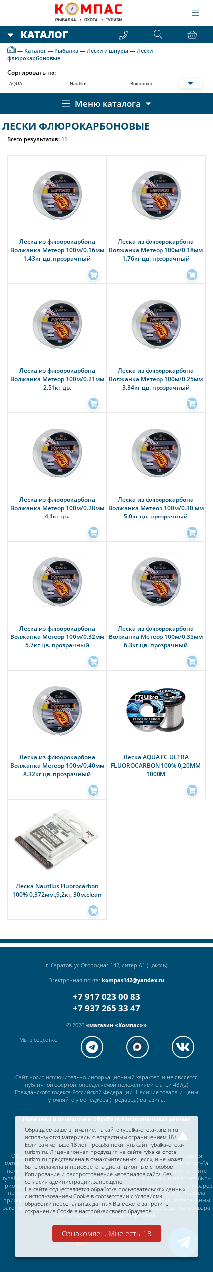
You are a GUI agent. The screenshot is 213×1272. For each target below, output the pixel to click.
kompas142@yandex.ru (133, 980)
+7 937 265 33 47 (106, 1008)
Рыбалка (66, 50)
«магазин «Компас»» (116, 1025)
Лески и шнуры (107, 50)
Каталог (35, 50)
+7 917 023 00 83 (106, 996)
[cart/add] (93, 275)
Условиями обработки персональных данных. (93, 1199)
